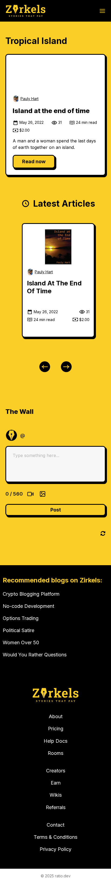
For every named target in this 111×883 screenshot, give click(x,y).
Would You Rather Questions (35, 654)
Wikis (56, 795)
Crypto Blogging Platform (31, 594)
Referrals (55, 807)
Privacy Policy (55, 849)
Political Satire (18, 630)
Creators (55, 770)
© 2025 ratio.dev (56, 876)
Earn (56, 783)
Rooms (55, 753)
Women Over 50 (21, 642)
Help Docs (55, 741)
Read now (34, 161)
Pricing (55, 728)
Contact (55, 825)
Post (55, 510)
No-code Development (28, 606)
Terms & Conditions (55, 837)
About (56, 716)
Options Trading (21, 618)
